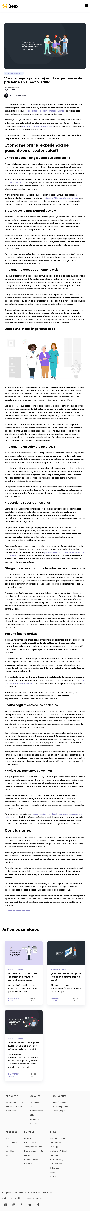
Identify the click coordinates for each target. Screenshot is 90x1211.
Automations (11, 1111)
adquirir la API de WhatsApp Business (61, 198)
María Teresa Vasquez (18, 95)
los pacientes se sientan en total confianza (44, 111)
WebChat (34, 1124)
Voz (31, 1107)
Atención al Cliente (60, 1102)
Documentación (31, 1160)
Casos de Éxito (30, 1143)
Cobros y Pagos (59, 1111)
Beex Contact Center (14, 1102)
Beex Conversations (14, 1107)
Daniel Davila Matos (13, 999)
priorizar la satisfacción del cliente (38, 126)
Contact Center (56, 1143)
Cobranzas (54, 1168)
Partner (27, 1155)
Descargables (11, 1143)
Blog (7, 1138)
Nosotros (28, 1138)
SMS (32, 1115)
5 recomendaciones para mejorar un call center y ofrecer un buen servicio (23, 1046)
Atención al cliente (13, 73)
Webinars (9, 1155)
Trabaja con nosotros (33, 1147)
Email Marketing (56, 1160)
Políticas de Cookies (33, 1198)
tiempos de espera (13, 182)
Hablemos (28, 1164)
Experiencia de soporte (33, 1151)
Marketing (54, 1172)
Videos (8, 1147)
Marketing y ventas (60, 1107)
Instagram (34, 1119)
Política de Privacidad (12, 1198)
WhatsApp (34, 1102)
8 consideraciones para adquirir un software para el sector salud (22, 977)
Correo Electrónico (38, 1111)
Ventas (53, 1177)
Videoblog (10, 1151)
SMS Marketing (56, 1164)
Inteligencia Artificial (58, 1151)
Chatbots (54, 1155)
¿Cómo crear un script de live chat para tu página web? (66, 977)
